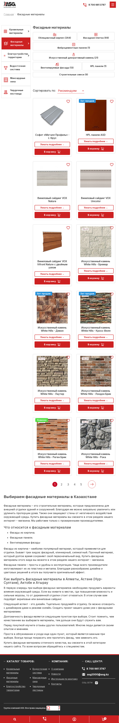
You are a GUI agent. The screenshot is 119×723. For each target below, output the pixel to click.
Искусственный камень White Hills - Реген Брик (52, 455)
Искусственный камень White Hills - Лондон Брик (96, 392)
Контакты (56, 684)
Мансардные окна (17, 80)
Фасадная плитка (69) (96, 37)
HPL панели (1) (98, 66)
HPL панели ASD (96, 134)
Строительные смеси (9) (73, 74)
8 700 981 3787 (97, 4)
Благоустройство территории (18, 55)
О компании (57, 669)
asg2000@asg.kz (98, 674)
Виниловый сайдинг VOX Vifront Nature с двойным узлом (52, 264)
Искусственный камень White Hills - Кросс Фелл (95, 329)
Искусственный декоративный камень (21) (73, 57)
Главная (9, 14)
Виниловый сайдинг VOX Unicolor (96, 199)
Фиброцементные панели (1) (73, 47)
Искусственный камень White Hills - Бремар (95, 263)
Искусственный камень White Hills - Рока (95, 455)
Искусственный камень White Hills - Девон (52, 329)
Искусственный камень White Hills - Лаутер (52, 392)
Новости (56, 674)
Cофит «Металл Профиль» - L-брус (52, 136)
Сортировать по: (44, 90)
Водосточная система (17, 68)
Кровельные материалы (16, 31)
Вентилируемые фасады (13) (57, 67)
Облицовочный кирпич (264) (54, 37)
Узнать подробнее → (52, 144)
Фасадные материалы (30, 14)
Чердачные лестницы (16, 92)
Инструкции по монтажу (64, 679)
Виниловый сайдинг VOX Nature (52, 199)
